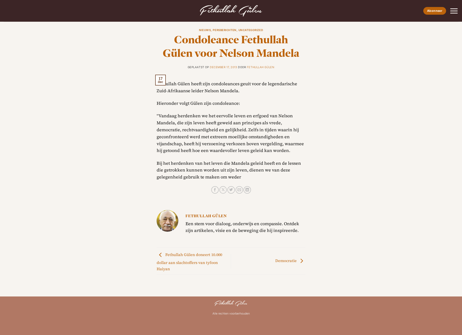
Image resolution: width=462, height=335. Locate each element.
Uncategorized (250, 30)
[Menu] (453, 11)
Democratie (286, 260)
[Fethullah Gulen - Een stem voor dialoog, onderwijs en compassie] (231, 11)
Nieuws (205, 30)
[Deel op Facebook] (215, 190)
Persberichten (224, 30)
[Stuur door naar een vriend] (239, 190)
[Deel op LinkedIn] (247, 190)
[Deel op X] (223, 190)
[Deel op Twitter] (231, 190)
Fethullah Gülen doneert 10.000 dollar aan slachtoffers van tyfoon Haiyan (189, 261)
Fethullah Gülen (260, 67)
